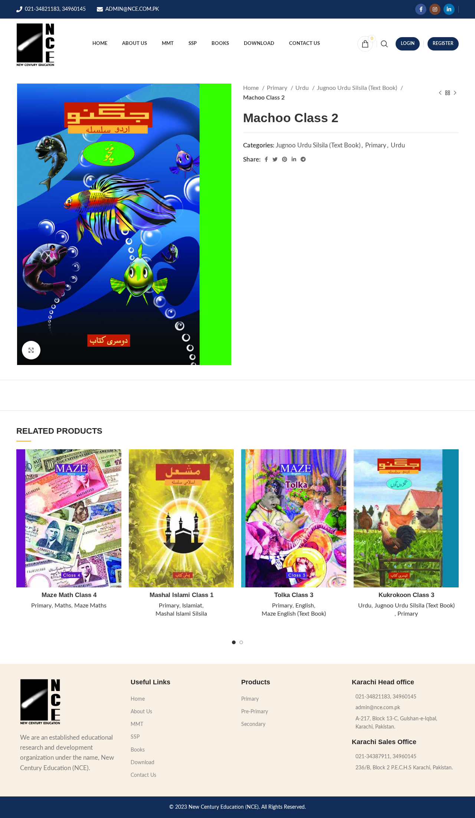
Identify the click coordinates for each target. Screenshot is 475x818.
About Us (141, 711)
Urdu (302, 88)
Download (142, 762)
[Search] (384, 43)
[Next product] (455, 93)
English (304, 606)
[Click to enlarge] (31, 350)
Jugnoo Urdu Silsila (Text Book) (358, 88)
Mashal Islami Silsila (181, 614)
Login (408, 43)
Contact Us (143, 775)
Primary (278, 88)
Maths (63, 606)
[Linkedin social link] (449, 9)
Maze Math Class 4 (69, 595)
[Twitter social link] (275, 159)
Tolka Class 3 (293, 595)
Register (443, 43)
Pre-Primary (254, 711)
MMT (137, 724)
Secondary (253, 724)
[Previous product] (440, 93)
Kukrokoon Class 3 (406, 595)
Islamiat (192, 606)
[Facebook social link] (420, 9)
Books (138, 750)
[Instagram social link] (434, 9)
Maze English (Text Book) (294, 614)
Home (251, 88)
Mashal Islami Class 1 (181, 595)
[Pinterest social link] (284, 159)
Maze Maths (90, 606)
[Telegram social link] (303, 159)
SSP (135, 737)
